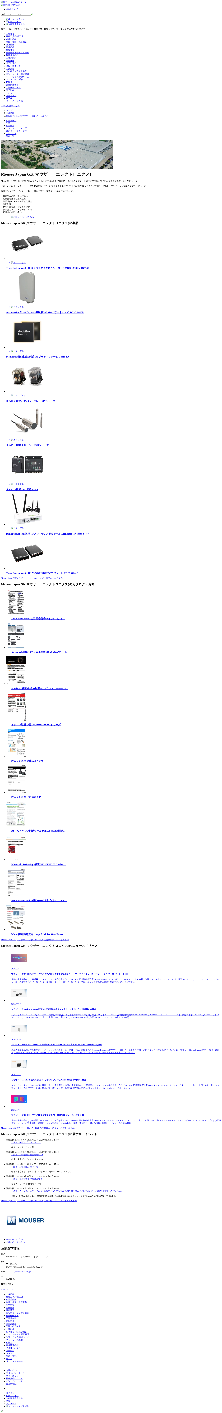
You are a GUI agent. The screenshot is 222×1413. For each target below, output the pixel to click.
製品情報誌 (11, 1384)
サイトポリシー (13, 1376)
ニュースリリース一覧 (16, 128)
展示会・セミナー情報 (16, 131)
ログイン (10, 1393)
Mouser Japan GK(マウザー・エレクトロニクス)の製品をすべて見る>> (33, 578)
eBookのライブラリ (15, 1239)
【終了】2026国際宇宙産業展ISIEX (27, 1155)
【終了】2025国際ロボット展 (24, 1167)
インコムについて (14, 1381)
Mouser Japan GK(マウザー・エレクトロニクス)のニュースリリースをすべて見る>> (39, 1128)
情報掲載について (14, 1378)
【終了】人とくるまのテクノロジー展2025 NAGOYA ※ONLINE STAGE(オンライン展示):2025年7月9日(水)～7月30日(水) (66, 1191)
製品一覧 (10, 125)
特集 (8, 1401)
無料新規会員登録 (14, 1398)
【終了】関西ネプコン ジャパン (26, 1142)
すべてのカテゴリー (10, 106)
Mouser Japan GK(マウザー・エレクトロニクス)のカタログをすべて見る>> (35, 940)
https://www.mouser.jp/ (21, 1271)
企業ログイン (12, 1396)
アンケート (11, 1404)
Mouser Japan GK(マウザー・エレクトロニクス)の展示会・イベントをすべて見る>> (39, 1201)
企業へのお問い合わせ (16, 1242)
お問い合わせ (12, 1370)
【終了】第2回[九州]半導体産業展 (26, 1179)
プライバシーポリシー (16, 1373)
